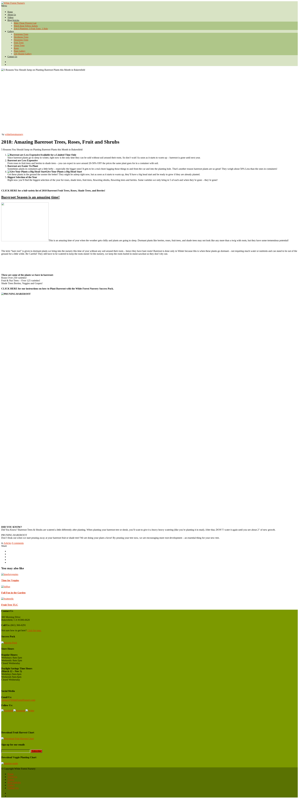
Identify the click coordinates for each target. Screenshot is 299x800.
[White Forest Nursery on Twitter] (152, 61)
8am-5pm (17, 657)
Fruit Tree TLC (9, 604)
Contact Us (12, 56)
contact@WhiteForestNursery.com (18, 700)
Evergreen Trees (21, 34)
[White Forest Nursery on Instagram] (152, 64)
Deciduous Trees (21, 37)
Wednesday (14, 663)
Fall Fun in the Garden (13, 592)
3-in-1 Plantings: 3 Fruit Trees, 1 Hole (31, 29)
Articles (7, 543)
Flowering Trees (21, 40)
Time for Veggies (10, 580)
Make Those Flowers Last (25, 23)
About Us (11, 15)
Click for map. (34, 630)
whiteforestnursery (14, 134)
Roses (16, 48)
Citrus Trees (19, 45)
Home (10, 12)
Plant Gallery (19, 51)
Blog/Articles (13, 20)
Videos (10, 17)
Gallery (10, 31)
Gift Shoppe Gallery (23, 54)
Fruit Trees (19, 42)
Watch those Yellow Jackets (26, 26)
